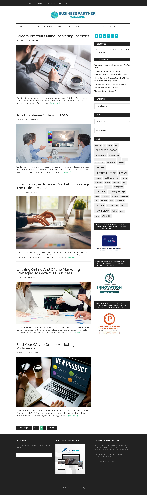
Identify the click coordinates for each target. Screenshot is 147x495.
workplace (106, 216)
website (97, 216)
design (125, 159)
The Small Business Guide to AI (105, 91)
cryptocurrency (114, 155)
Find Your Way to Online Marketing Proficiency (45, 346)
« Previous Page (23, 428)
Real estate (125, 196)
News (97, 196)
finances (98, 178)
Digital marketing (100, 163)
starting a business (112, 205)
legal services (99, 187)
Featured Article (106, 173)
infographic (124, 178)
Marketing (101, 191)
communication (101, 155)
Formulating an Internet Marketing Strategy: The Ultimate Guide (53, 186)
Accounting (98, 145)
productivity (105, 196)
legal (124, 183)
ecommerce (111, 163)
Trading (114, 211)
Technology (102, 210)
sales (97, 200)
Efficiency (121, 163)
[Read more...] (55, 103)
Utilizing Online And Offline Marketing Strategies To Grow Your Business (48, 271)
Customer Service (100, 159)
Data (119, 159)
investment (116, 182)
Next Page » (52, 428)
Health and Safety (111, 178)
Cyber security (111, 159)
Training (122, 211)
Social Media (120, 200)
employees (101, 167)
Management (118, 187)
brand (116, 145)
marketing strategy (117, 191)
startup (124, 205)
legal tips (108, 187)
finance (123, 172)
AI (104, 145)
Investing (107, 182)
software (100, 205)
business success (106, 150)
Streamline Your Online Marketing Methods (52, 36)
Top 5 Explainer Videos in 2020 (42, 115)
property (115, 196)
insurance (99, 183)
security (104, 200)
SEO (111, 200)
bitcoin (110, 145)
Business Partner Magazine (73, 14)
